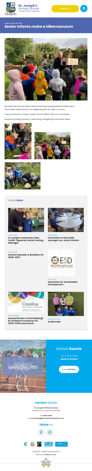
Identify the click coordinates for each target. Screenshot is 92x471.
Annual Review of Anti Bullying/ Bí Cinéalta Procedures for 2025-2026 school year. (25, 321)
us (65, 8)
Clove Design (49, 454)
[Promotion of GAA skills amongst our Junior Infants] (66, 230)
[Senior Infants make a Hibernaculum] (46, 101)
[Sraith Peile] (66, 314)
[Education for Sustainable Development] (61, 274)
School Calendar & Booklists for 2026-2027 (26, 256)
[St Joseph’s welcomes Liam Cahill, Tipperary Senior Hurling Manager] (26, 230)
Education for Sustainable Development (62, 283)
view (69, 369)
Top (86, 465)
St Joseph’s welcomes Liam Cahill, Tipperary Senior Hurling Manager (25, 240)
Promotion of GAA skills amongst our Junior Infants (63, 239)
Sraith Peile (54, 321)
